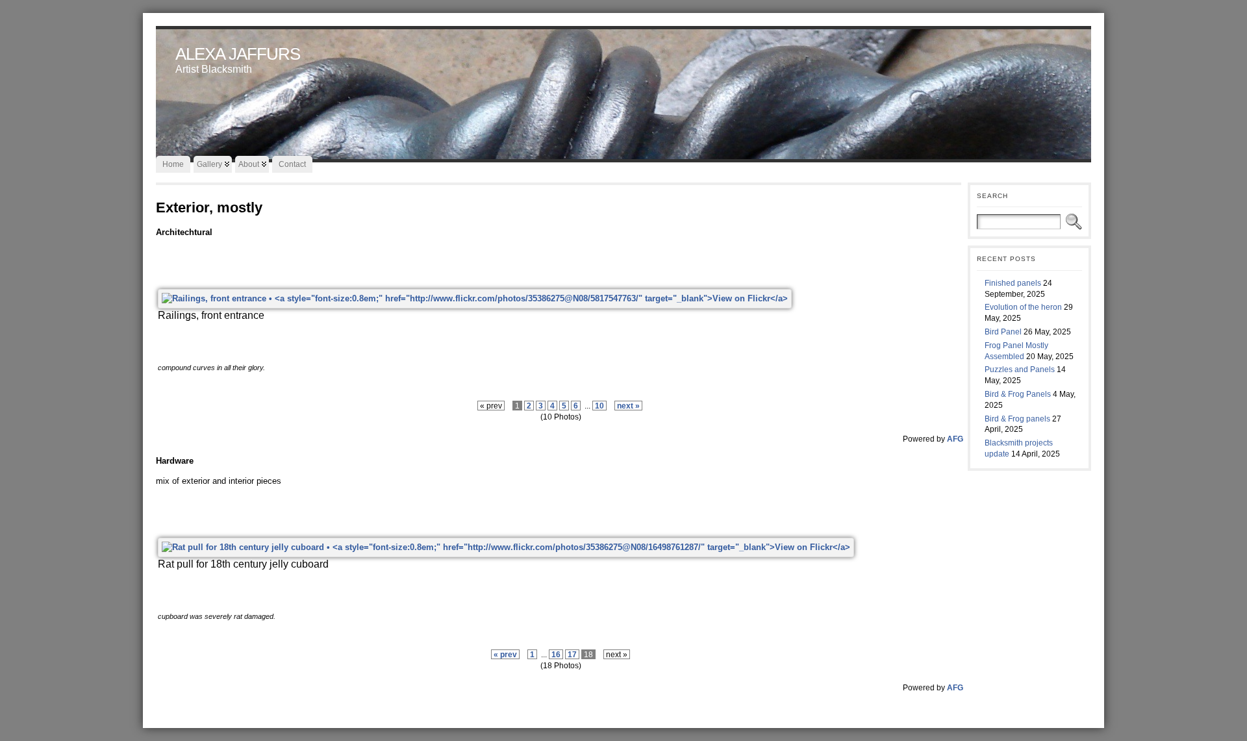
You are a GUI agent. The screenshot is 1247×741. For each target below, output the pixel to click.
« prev (505, 654)
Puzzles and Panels (1020, 369)
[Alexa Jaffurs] (623, 91)
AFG (955, 438)
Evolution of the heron (1023, 307)
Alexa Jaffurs (237, 54)
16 (555, 654)
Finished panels (1013, 283)
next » (628, 405)
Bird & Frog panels (1017, 418)
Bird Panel (1003, 331)
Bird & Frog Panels (1018, 394)
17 (572, 654)
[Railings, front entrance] (475, 298)
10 (599, 405)
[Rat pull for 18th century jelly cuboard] (506, 547)
